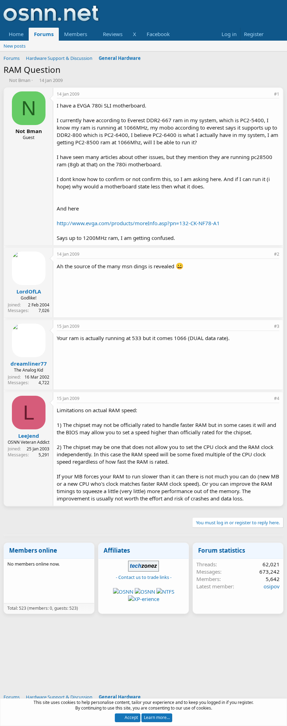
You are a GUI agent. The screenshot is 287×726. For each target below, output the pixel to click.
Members (75, 33)
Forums (44, 33)
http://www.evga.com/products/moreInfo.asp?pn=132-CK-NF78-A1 (138, 223)
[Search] (277, 34)
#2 (276, 254)
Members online (33, 550)
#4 (276, 398)
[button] (93, 34)
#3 (276, 326)
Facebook (158, 33)
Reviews (112, 33)
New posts (15, 46)
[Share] (267, 94)
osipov (272, 586)
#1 (276, 94)
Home (16, 33)
